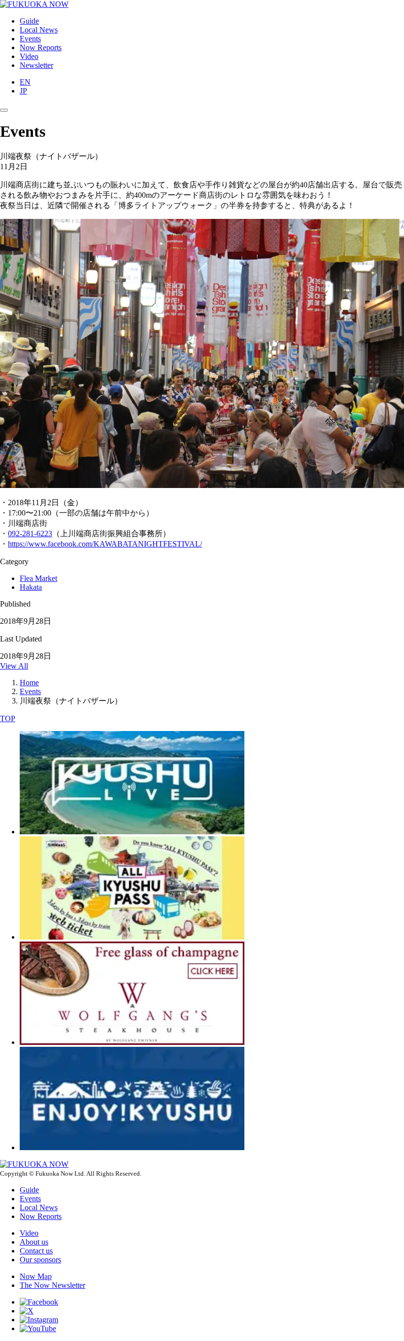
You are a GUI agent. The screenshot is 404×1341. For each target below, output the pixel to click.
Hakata (31, 587)
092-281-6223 (30, 533)
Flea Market (38, 578)
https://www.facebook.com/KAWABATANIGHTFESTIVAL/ (105, 544)
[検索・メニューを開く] (4, 110)
